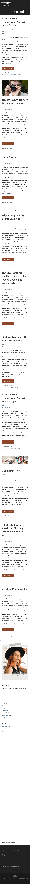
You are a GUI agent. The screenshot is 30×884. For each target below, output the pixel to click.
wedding (19, 74)
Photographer (5, 710)
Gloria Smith (9, 157)
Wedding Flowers (11, 470)
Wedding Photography (14, 589)
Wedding (10, 72)
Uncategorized (5, 715)
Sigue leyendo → (8, 68)
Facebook (16, 876)
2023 (2, 705)
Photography (5, 712)
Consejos (4, 708)
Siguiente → (26, 641)
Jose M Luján (6, 3)
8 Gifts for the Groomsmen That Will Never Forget (14, 22)
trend (16, 74)
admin (4, 31)
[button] (26, 3)
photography (12, 74)
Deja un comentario (8, 33)
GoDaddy (16, 881)
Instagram (14, 876)
